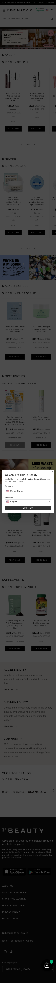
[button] (28, 491)
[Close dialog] (52, 471)
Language (9, 497)
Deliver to (9, 486)
